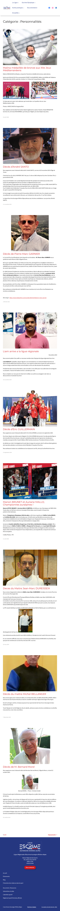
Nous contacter (30, 867)
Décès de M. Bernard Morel (19, 767)
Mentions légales (31, 907)
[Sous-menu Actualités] (19, 12)
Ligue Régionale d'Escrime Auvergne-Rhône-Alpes (30, 854)
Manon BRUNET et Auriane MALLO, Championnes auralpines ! (23, 503)
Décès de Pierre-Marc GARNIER (21, 254)
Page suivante (52, 835)
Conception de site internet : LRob (49, 907)
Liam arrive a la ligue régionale (21, 351)
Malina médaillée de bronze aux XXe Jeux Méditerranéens (27, 69)
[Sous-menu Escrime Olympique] (35, 2)
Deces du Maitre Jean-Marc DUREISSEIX (26, 588)
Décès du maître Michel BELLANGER (24, 694)
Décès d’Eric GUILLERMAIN (19, 429)
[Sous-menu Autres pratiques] (23, 7)
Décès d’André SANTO (16, 166)
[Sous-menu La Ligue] (18, 2)
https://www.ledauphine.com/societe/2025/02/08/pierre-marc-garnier (28, 298)
